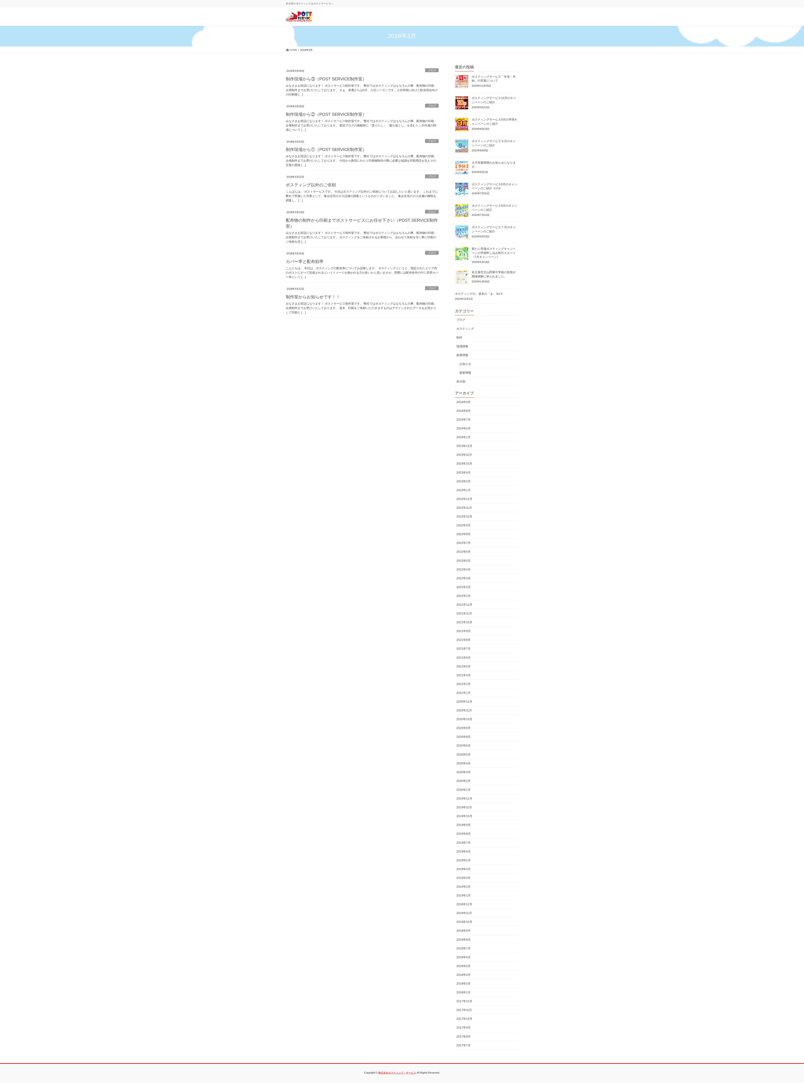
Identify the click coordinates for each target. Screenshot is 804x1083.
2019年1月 (463, 895)
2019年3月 (463, 878)
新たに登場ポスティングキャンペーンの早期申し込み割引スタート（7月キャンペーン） (494, 253)
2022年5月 (463, 560)
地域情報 (462, 346)
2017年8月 (463, 1036)
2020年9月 (463, 728)
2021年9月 (463, 631)
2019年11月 (464, 807)
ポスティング (465, 328)
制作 (459, 337)
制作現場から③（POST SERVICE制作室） (326, 79)
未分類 (460, 381)
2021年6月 (463, 657)
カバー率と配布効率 (304, 261)
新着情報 (462, 355)
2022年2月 (463, 587)
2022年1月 (463, 596)
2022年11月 (464, 507)
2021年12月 (464, 604)
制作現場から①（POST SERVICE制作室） (326, 149)
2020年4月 (463, 763)
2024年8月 (463, 410)
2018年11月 (464, 913)
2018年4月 (463, 974)
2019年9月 (463, 825)
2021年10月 (464, 622)
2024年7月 (463, 419)
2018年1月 (463, 992)
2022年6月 (463, 551)
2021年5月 (463, 666)
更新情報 (465, 372)
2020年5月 (463, 754)
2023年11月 (464, 454)
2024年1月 (463, 437)
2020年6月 (463, 745)
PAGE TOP (783, 1047)
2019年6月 (463, 851)
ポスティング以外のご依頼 (311, 185)
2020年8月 (463, 736)
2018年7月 (463, 948)
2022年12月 (464, 499)
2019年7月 (463, 842)
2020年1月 (463, 789)
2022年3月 (463, 578)
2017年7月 (463, 1045)
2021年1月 (463, 692)
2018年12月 (464, 904)
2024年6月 (463, 428)
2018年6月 (463, 957)
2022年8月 (463, 534)
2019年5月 (463, 860)
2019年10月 (464, 816)
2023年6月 (463, 472)
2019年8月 (463, 833)
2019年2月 (463, 886)
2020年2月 (463, 781)
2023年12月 (464, 446)
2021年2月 (463, 684)
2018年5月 (463, 966)
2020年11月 (464, 710)
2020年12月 (464, 701)
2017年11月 (464, 1010)
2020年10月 (464, 719)
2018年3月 (463, 983)
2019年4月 (463, 869)
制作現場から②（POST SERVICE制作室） (326, 114)
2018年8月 (463, 939)
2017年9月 (463, 1027)
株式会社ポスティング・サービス (397, 1072)
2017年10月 (464, 1018)
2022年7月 (463, 543)
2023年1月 (463, 490)
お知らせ (465, 364)
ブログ (432, 70)
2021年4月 (463, 675)
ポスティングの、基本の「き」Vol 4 (478, 293)
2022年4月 (463, 569)
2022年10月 (464, 516)
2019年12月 (464, 798)
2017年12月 (464, 1001)
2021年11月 (464, 613)
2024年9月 (463, 402)
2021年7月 (463, 648)
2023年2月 (463, 481)
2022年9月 (463, 525)
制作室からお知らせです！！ (313, 297)
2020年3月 (463, 772)
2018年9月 (463, 930)
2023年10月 (464, 463)
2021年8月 (463, 639)
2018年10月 (464, 921)
